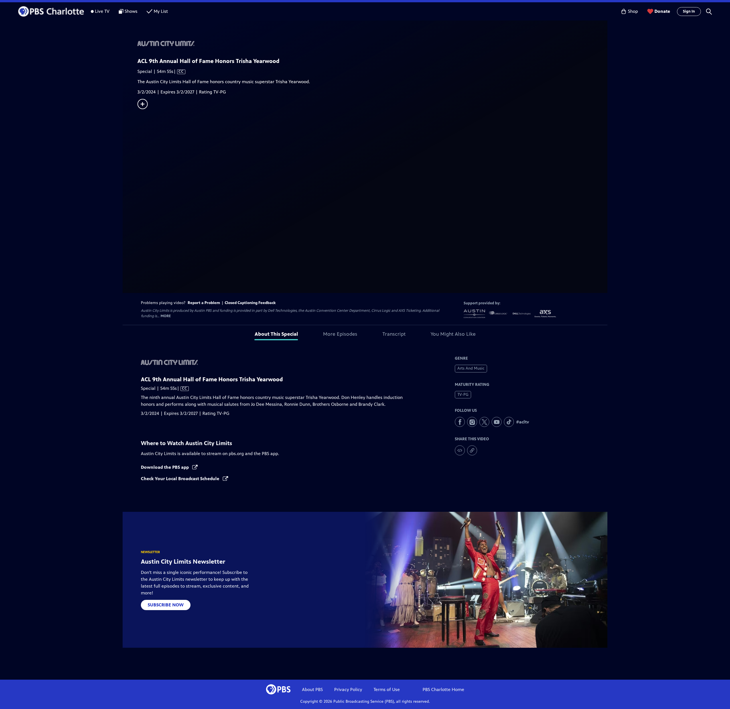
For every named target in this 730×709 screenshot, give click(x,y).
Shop (633, 11)
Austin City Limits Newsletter (183, 561)
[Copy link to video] (472, 450)
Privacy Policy (348, 689)
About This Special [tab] (276, 334)
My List (161, 11)
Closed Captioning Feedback (250, 302)
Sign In (689, 11)
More (166, 316)
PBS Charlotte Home (443, 689)
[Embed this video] (460, 450)
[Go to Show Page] (372, 43)
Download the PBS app (165, 467)
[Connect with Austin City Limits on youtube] (497, 422)
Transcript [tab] (393, 334)
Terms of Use (387, 689)
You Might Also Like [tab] (453, 334)
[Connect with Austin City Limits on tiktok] (509, 422)
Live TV (102, 11)
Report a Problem (204, 302)
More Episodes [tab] (340, 334)
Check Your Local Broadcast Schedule (180, 478)
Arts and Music (470, 368)
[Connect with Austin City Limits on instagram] (472, 422)
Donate (662, 11)
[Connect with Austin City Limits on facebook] (460, 422)
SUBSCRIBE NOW (166, 605)
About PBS (312, 689)
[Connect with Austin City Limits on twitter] (484, 422)
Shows (131, 11)
